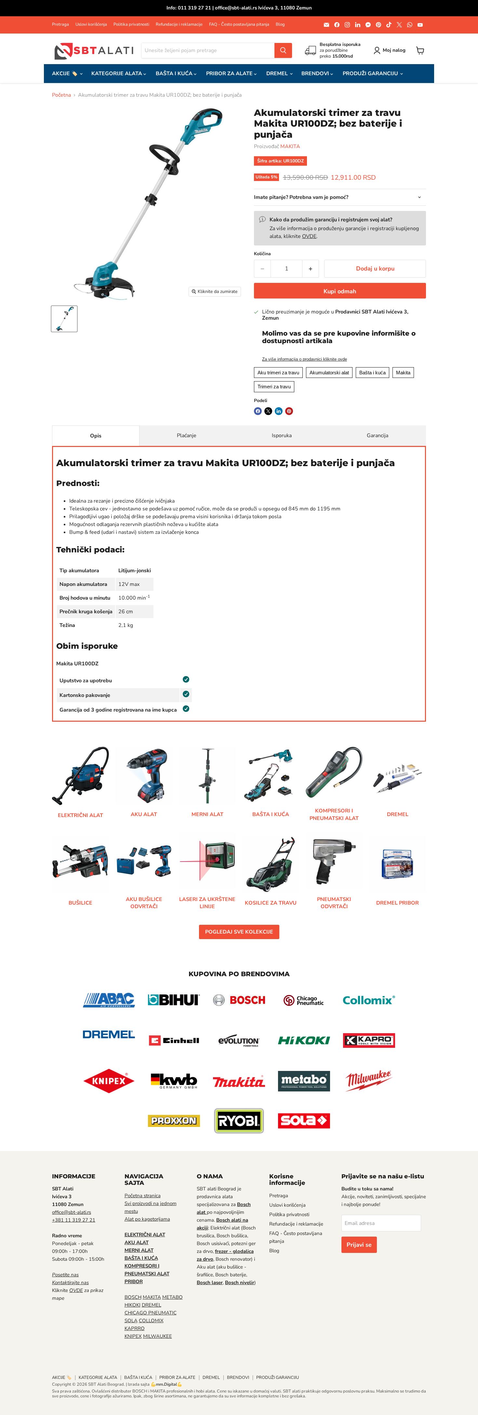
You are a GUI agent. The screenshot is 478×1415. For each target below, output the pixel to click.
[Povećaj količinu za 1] (310, 269)
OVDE (309, 236)
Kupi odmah (340, 291)
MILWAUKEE (157, 1336)
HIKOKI (132, 1305)
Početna (61, 95)
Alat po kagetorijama (147, 1219)
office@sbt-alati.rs (71, 1212)
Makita (403, 372)
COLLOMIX (151, 1320)
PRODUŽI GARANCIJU (371, 73)
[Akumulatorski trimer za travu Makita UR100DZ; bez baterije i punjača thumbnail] (64, 319)
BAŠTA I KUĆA (175, 73)
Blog (280, 24)
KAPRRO (135, 1328)
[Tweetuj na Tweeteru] (268, 411)
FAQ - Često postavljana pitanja (239, 24)
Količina (262, 254)
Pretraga (60, 24)
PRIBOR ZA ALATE (230, 73)
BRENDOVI (315, 73)
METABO (172, 1297)
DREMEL (277, 73)
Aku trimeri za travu (278, 372)
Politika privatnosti (131, 24)
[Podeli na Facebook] (258, 411)
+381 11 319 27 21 (73, 1220)
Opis (95, 435)
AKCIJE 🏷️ (65, 73)
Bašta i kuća (372, 372)
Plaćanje (186, 435)
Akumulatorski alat (329, 372)
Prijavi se (359, 1245)
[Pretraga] (283, 50)
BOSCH (133, 1297)
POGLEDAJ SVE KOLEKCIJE (239, 932)
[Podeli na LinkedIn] (279, 411)
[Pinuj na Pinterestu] (289, 411)
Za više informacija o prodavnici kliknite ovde (304, 359)
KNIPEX (133, 1336)
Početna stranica (143, 1195)
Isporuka (282, 435)
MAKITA (290, 146)
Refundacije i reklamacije (179, 24)
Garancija (377, 435)
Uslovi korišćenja (91, 24)
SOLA (131, 1320)
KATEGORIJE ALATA (117, 73)
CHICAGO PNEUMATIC (151, 1313)
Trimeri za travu (274, 386)
